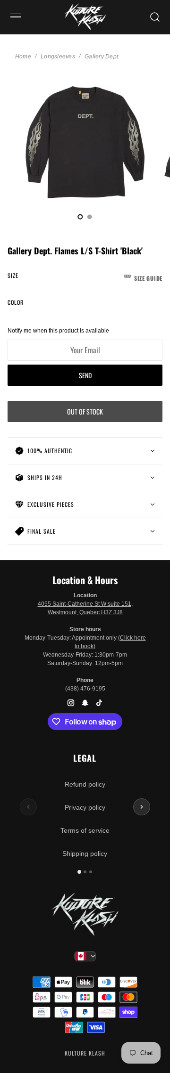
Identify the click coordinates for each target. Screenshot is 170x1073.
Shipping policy (84, 853)
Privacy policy (85, 807)
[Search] (154, 16)
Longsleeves (58, 56)
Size (85, 276)
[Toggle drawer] (16, 17)
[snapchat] (85, 702)
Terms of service (85, 830)
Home (23, 56)
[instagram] (71, 702)
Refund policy (85, 784)
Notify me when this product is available (58, 330)
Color (16, 302)
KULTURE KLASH (85, 1053)
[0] (80, 216)
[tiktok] (99, 702)
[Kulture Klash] (85, 17)
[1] (89, 216)
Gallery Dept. (102, 56)
